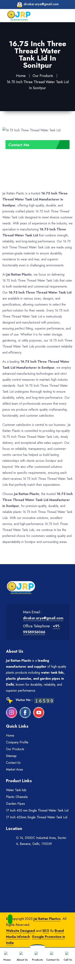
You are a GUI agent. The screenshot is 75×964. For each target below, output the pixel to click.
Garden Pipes (15, 803)
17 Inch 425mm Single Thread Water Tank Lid (36, 817)
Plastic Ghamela (17, 797)
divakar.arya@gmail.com (41, 4)
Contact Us (13, 762)
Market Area (14, 769)
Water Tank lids (16, 790)
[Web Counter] (44, 700)
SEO (45, 930)
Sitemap (11, 756)
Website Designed (20, 930)
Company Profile (17, 742)
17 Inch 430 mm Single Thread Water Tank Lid (37, 810)
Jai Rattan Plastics (47, 918)
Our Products (43, 75)
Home (21, 75)
